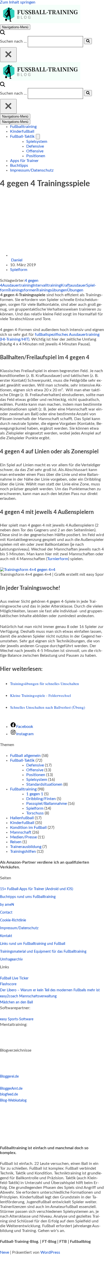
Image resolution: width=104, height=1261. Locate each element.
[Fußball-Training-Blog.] (40, 22)
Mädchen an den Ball (16, 1002)
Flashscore (8, 984)
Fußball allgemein (25, 756)
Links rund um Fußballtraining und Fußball (32, 944)
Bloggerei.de (9, 1076)
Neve (4, 1252)
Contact (6, 912)
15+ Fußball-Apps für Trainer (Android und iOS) (36, 889)
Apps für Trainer (24, 161)
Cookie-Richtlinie (13, 920)
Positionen (35, 156)
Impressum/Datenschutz (32, 170)
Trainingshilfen (23, 851)
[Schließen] (8, 54)
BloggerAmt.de (11, 1088)
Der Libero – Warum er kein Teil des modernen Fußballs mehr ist (50, 990)
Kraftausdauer (73, 285)
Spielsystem (36, 142)
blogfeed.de (9, 1094)
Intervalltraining (47, 285)
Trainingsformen (22, 290)
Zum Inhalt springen (17, 2)
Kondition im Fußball (28, 828)
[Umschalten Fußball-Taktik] (38, 136)
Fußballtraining (23, 127)
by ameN (7, 905)
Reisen (15, 842)
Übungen (75, 290)
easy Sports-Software (16, 1019)
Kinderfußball (22, 131)
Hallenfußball (22, 818)
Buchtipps (19, 165)
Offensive (34, 151)
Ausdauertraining (17, 285)
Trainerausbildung (25, 847)
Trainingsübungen (51, 290)
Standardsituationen (44, 784)
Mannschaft (20, 832)
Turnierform (57, 559)
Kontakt (6, 936)
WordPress (50, 1252)
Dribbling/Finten (41, 799)
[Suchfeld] (2, 34)
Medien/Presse (23, 837)
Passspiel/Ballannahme (46, 804)
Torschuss (35, 813)
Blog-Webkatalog (13, 1100)
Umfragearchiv (11, 959)
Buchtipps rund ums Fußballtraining (28, 897)
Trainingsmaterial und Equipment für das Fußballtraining (43, 951)
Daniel (16, 260)
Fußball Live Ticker (14, 978)
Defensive (35, 146)
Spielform (18, 270)
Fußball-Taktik (22, 760)
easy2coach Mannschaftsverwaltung (28, 996)
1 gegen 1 (34, 794)
